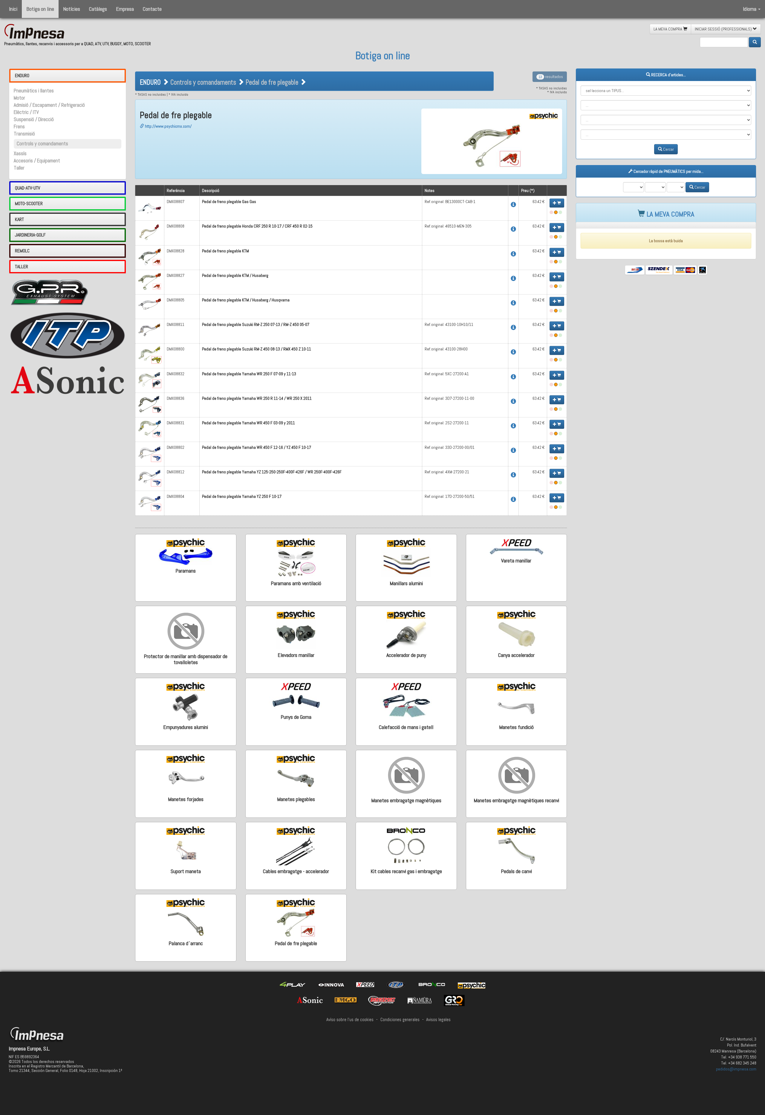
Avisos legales (438, 1020)
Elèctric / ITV (26, 112)
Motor (19, 98)
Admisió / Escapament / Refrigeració (49, 105)
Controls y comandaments (42, 144)
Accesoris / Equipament (37, 161)
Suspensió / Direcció (34, 119)
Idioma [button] (750, 8)
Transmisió (24, 134)
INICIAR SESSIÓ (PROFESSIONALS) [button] (724, 29)
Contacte (152, 8)
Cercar (668, 149)
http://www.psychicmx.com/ (168, 126)
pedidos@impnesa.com (736, 1069)
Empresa (125, 8)
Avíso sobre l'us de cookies (350, 1020)
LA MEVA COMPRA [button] (668, 29)
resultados (550, 76)
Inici (13, 8)
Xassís (20, 153)
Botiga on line (40, 8)
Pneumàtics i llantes (34, 91)
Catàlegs (98, 8)
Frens (19, 126)
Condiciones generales (400, 1020)
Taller (19, 168)
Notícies (71, 8)
